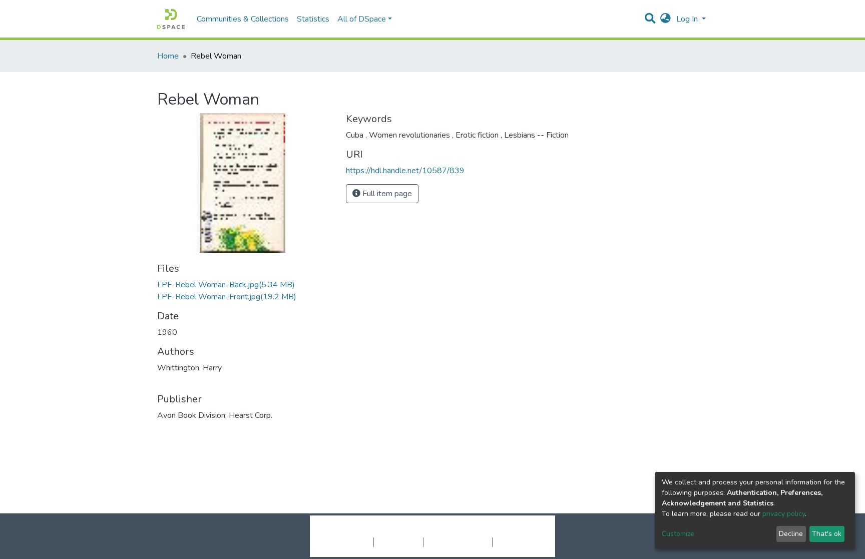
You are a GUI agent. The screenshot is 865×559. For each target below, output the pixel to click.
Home (168, 56)
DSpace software (371, 531)
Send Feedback (519, 541)
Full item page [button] (386, 193)
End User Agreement (457, 541)
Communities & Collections (243, 19)
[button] (665, 19)
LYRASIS (508, 531)
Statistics (313, 19)
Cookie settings (346, 541)
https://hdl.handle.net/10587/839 (405, 170)
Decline (791, 533)
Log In (688, 19)
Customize (678, 533)
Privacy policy (398, 541)
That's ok (826, 533)
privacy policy (783, 513)
